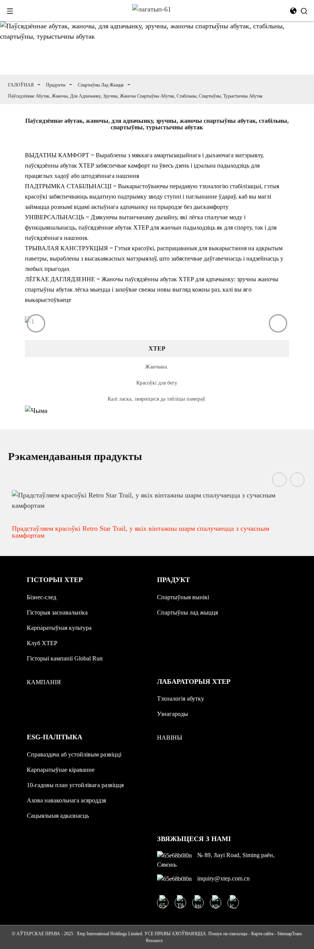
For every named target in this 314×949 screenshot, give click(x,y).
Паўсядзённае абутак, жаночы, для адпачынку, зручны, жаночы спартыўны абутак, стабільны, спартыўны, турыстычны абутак (135, 96)
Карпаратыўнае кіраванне (61, 769)
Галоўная (21, 85)
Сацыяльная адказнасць (58, 815)
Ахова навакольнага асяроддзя (66, 800)
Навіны (169, 737)
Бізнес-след (41, 597)
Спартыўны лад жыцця (101, 85)
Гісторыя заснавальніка (57, 612)
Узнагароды (172, 714)
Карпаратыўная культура (59, 628)
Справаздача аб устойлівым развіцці (74, 754)
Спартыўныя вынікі (183, 597)
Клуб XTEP (42, 643)
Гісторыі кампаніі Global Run (65, 658)
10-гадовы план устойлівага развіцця (75, 785)
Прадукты (55, 85)
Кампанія (44, 682)
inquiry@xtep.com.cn (223, 878)
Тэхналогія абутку (180, 698)
